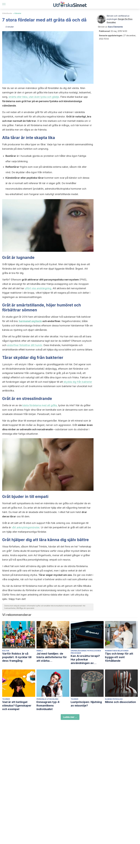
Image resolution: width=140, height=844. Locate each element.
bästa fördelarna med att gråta (39, 405)
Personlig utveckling (47, 699)
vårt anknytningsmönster (25, 527)
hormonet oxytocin (30, 321)
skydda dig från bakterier (77, 381)
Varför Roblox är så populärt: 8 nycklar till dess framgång (16, 657)
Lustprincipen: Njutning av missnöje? (86, 703)
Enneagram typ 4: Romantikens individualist (48, 705)
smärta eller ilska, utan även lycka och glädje (34, 96)
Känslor (17, 13)
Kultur (5, 651)
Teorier (6, 699)
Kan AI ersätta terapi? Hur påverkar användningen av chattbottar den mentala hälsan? (87, 659)
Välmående (7, 13)
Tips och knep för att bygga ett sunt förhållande (119, 657)
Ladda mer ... (70, 717)
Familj (40, 651)
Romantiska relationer (116, 651)
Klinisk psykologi (114, 699)
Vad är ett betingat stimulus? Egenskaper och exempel (16, 705)
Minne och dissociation (120, 702)
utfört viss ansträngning (38, 288)
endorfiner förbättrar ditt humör (24, 345)
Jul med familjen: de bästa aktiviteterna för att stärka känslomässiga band (52, 657)
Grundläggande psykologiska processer (86, 652)
